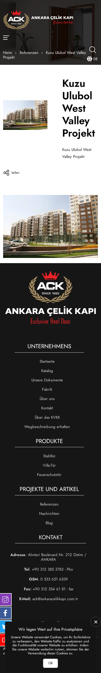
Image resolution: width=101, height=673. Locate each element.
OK (50, 663)
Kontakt (47, 408)
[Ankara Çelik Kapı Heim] (38, 20)
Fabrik (47, 389)
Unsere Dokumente (47, 380)
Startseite (47, 361)
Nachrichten (49, 513)
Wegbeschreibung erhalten (47, 426)
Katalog (47, 370)
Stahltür (49, 456)
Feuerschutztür (49, 474)
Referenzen (49, 504)
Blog (49, 523)
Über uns (47, 398)
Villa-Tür (49, 465)
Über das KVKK (47, 417)
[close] (96, 622)
